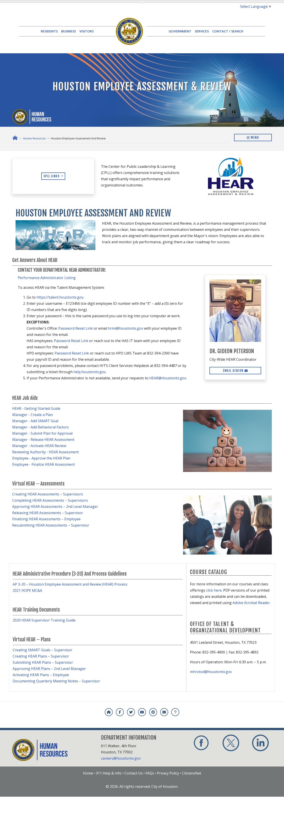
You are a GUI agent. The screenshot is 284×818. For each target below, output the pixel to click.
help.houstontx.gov (89, 371)
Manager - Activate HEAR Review (39, 445)
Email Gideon (234, 370)
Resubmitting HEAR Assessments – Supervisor (50, 525)
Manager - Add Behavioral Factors (40, 427)
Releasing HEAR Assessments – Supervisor (47, 512)
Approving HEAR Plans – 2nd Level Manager (49, 668)
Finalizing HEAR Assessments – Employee (46, 519)
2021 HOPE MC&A (27, 590)
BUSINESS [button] (68, 31)
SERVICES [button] (202, 31)
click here (214, 590)
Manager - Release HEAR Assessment (43, 439)
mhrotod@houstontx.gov (211, 671)
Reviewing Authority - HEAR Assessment (45, 452)
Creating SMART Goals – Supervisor (42, 650)
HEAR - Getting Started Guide (36, 408)
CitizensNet (191, 773)
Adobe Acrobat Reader (251, 602)
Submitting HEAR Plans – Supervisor (43, 662)
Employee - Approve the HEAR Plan (41, 458)
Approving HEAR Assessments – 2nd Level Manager (55, 506)
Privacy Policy (168, 773)
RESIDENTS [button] (49, 31)
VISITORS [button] (86, 31)
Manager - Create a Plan (32, 414)
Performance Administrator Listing (47, 277)
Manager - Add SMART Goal (35, 420)
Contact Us (133, 773)
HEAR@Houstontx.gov (167, 378)
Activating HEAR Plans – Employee (41, 674)
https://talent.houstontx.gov (60, 297)
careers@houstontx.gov (121, 758)
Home (88, 773)
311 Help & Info (109, 773)
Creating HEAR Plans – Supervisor (41, 656)
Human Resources (34, 138)
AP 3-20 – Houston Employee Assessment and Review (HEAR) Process (70, 584)
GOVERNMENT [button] (180, 31)
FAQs (150, 773)
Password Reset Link (75, 328)
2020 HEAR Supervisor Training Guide (44, 620)
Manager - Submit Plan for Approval (42, 433)
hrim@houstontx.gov (125, 328)
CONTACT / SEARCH (227, 31)
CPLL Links (51, 176)
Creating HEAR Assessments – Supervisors (47, 494)
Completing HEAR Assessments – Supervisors (50, 500)
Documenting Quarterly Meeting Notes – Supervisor (56, 681)
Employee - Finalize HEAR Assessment (43, 464)
